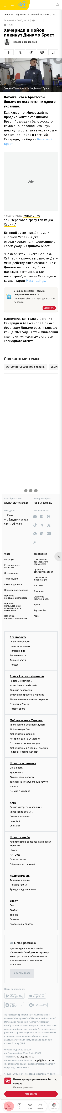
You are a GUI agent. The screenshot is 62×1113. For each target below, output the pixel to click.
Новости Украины (20, 646)
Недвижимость (20, 875)
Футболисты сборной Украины (32, 15)
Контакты (39, 585)
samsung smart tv (38, 1005)
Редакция (9, 560)
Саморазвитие (18, 859)
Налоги (14, 786)
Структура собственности (41, 598)
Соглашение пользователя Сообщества (41, 562)
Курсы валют (17, 772)
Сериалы (15, 825)
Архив (37, 605)
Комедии (15, 821)
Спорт (14, 901)
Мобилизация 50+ (20, 729)
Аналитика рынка (20, 880)
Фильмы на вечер (20, 816)
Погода (14, 664)
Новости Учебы (20, 837)
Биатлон (14, 919)
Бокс (12, 905)
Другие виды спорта (21, 924)
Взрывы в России (19, 704)
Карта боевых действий (23, 685)
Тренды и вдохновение (23, 889)
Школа (13, 850)
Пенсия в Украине (20, 791)
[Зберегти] (53, 52)
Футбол (14, 910)
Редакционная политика (11, 566)
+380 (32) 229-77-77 (24, 1056)
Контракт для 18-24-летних (25, 738)
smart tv (14, 1005)
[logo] (22, 4)
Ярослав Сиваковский (24, 42)
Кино (13, 802)
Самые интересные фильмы (26, 807)
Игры (36, 616)
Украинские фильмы (21, 811)
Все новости (18, 637)
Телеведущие (11, 579)
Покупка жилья (18, 884)
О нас (7, 554)
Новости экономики (23, 763)
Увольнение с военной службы (27, 724)
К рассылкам (22, 973)
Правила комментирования (43, 571)
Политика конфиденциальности (15, 597)
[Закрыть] (55, 1079)
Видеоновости (18, 655)
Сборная (9, 15)
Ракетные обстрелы (21, 680)
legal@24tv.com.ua (44, 1060)
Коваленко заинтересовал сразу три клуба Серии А (28, 220)
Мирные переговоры (22, 690)
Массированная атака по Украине (29, 699)
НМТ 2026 (15, 854)
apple (38, 996)
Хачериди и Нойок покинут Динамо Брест (55, 15)
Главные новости (20, 641)
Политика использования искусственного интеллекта (12, 607)
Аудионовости (18, 660)
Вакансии (39, 591)
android (14, 996)
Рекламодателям (13, 584)
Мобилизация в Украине (26, 720)
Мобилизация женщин (22, 734)
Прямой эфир (17, 650)
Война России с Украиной (27, 676)
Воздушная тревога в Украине (27, 694)
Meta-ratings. (36, 281)
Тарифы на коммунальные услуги (29, 781)
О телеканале (11, 573)
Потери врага (17, 708)
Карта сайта (40, 610)
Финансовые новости (22, 777)
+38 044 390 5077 (43, 502)
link (35, 516)
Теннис (14, 914)
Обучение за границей (22, 864)
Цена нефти (16, 767)
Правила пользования (16, 590)
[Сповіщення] (58, 5)
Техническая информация (40, 579)
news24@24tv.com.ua (16, 502)
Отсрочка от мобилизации (25, 743)
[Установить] (31, 1087)
